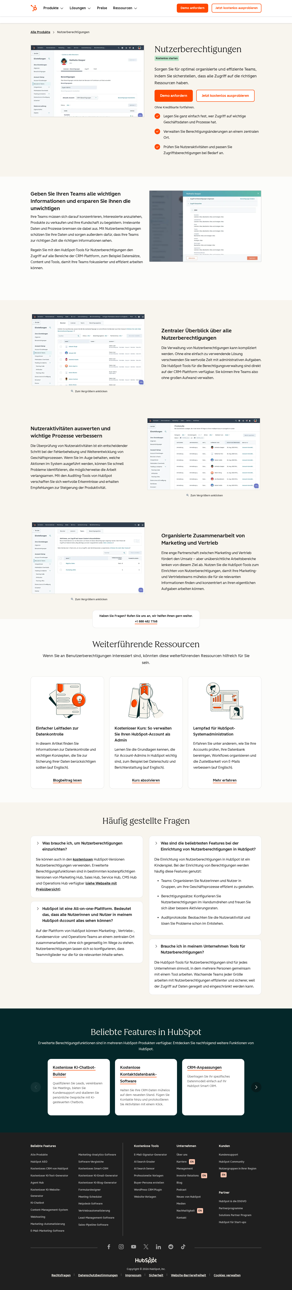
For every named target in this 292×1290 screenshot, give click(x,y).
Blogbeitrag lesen (67, 780)
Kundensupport (228, 1154)
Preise (102, 8)
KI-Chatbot (37, 1202)
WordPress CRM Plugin (148, 1189)
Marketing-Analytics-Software (97, 1154)
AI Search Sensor (144, 1168)
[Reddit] (171, 1248)
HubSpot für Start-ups (232, 1222)
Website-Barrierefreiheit (188, 1275)
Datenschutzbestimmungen (98, 1275)
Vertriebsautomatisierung (94, 1210)
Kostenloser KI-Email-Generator (98, 1175)
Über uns (182, 1154)
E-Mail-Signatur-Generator (150, 1154)
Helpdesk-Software (90, 1203)
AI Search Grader (144, 1161)
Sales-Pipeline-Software (93, 1224)
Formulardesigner (89, 1189)
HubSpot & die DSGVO (232, 1201)
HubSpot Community (231, 1161)
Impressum (133, 1275)
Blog (179, 1182)
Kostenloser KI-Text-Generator (49, 1175)
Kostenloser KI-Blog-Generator (97, 1182)
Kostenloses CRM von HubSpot (49, 1168)
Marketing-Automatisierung (48, 1223)
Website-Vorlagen (145, 1196)
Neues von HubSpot (189, 1196)
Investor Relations (191, 1175)
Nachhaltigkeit (189, 1210)
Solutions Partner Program (235, 1215)
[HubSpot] (34, 8)
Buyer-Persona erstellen (149, 1182)
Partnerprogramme (231, 1208)
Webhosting (38, 1216)
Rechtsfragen (61, 1275)
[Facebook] (109, 1248)
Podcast (181, 1189)
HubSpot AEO (39, 1161)
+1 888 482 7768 (146, 621)
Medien (181, 1203)
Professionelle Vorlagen (148, 1175)
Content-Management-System (49, 1209)
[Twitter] (146, 1248)
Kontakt (181, 1217)
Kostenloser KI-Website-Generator (45, 1192)
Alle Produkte (40, 32)
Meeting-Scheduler (90, 1196)
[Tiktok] (183, 1248)
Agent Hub (37, 1182)
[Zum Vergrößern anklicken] (205, 226)
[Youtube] (133, 1248)
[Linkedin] (158, 1248)
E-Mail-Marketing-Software (47, 1230)
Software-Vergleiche (91, 1161)
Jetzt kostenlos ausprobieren (238, 8)
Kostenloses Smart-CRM (93, 1168)
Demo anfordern (194, 8)
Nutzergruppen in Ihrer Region (237, 1171)
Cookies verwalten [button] (227, 1275)
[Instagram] (121, 1248)
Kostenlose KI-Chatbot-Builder (74, 1071)
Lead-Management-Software (96, 1217)
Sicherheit (156, 1275)
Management (185, 1168)
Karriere (185, 1161)
